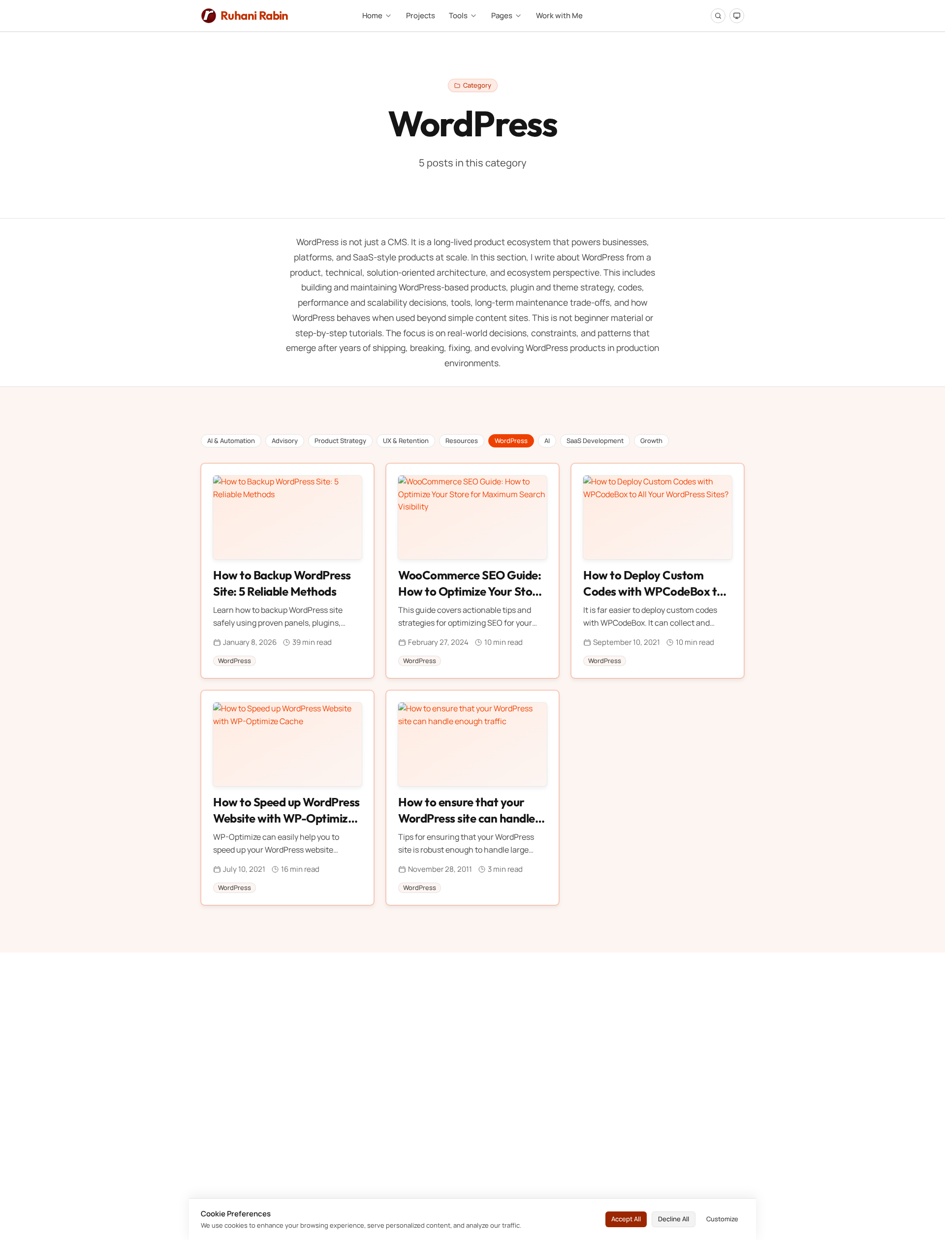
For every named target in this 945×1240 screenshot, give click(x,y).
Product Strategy (340, 440)
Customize (722, 1218)
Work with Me (559, 15)
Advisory (285, 440)
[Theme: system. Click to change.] (736, 15)
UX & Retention (406, 440)
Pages (501, 15)
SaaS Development (595, 440)
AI (547, 440)
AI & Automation (231, 440)
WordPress (511, 440)
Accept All (626, 1218)
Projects (420, 15)
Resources (461, 440)
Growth (651, 440)
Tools (458, 15)
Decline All (673, 1218)
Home (372, 15)
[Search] (718, 15)
